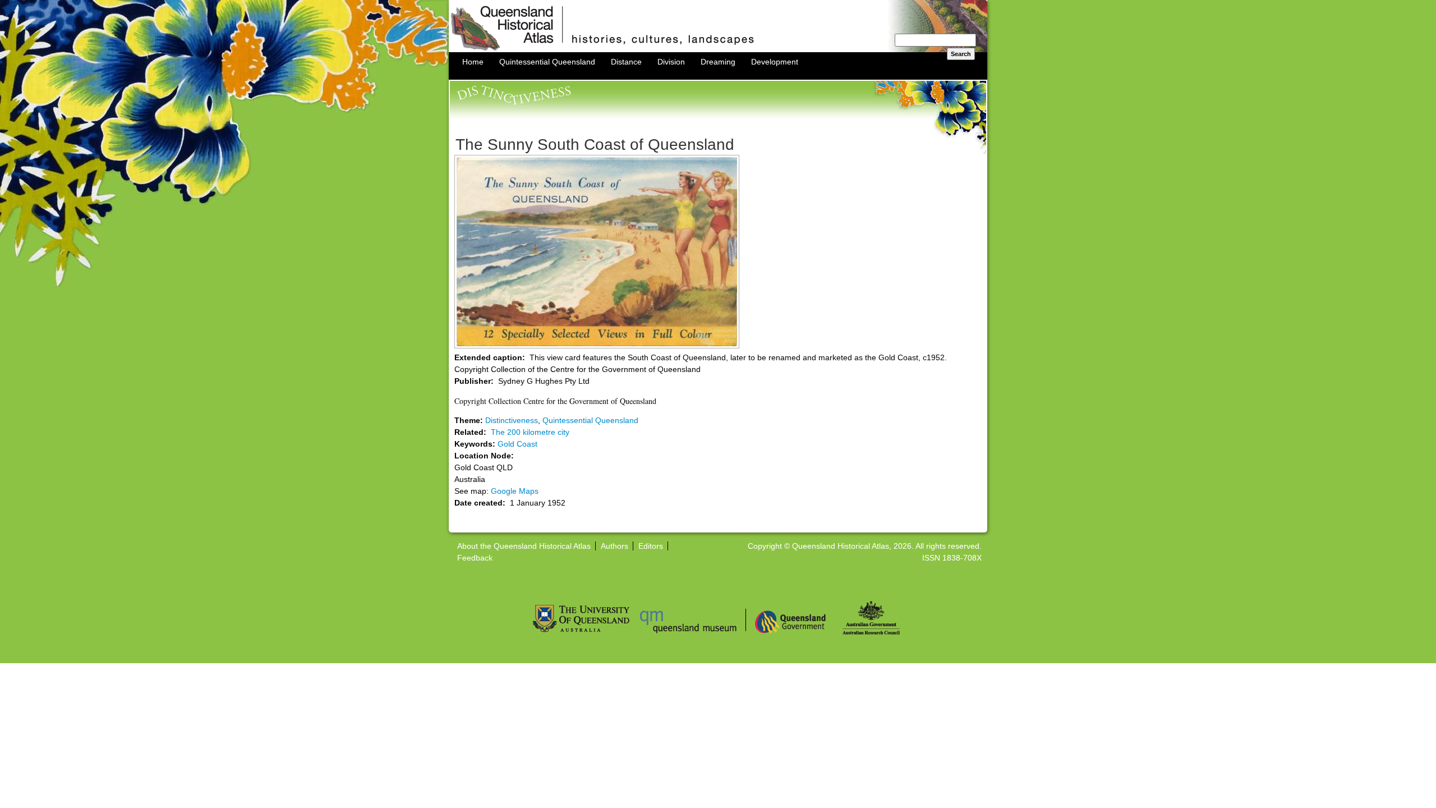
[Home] (718, 49)
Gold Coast (517, 443)
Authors (614, 545)
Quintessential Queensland (547, 61)
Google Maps (514, 490)
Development (774, 61)
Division (671, 61)
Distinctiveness (511, 420)
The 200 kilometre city (530, 432)
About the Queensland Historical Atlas (524, 545)
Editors (650, 545)
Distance (626, 61)
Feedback (475, 557)
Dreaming (718, 61)
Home (473, 61)
